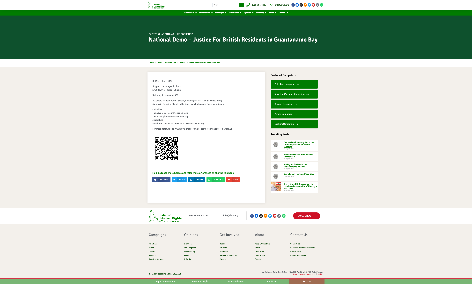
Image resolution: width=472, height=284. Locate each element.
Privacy (294, 274)
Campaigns (219, 13)
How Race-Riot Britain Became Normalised (298, 155)
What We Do (189, 13)
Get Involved (234, 13)
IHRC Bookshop (184, 34)
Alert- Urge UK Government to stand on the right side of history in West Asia (300, 186)
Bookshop (260, 13)
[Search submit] (241, 5)
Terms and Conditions (307, 274)
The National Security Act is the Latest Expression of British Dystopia (299, 144)
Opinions (247, 13)
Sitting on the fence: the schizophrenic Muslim (295, 165)
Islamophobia (204, 13)
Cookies (320, 274)
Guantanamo (166, 34)
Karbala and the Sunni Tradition (299, 174)
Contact (282, 13)
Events (153, 34)
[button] (161, 179)
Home (151, 63)
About (271, 13)
